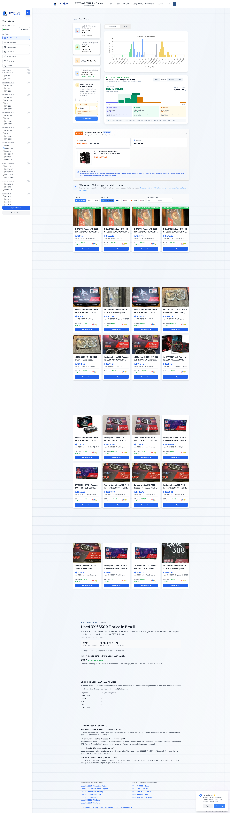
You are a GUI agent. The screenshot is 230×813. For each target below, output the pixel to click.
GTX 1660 (8, 79)
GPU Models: (6, 70)
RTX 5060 (8, 130)
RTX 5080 (8, 136)
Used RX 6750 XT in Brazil (141, 791)
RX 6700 (8, 151)
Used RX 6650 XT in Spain (90, 800)
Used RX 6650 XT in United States (94, 786)
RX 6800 (8, 157)
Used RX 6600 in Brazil (140, 786)
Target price (83, 104)
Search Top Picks (152, 197)
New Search (17, 213)
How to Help (219, 806)
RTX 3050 (8, 98)
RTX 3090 (8, 109)
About (168, 4)
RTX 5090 (8, 139)
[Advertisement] (127, 269)
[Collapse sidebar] (28, 12)
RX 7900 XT (9, 175)
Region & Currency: (8, 25)
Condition (78, 197)
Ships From (104, 197)
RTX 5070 (8, 133)
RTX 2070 (8, 88)
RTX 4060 (8, 115)
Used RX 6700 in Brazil (140, 789)
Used (96, 201)
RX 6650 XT (9, 148)
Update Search (16, 208)
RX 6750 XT (9, 154)
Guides (160, 4)
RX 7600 (8, 166)
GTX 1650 (8, 76)
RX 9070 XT (9, 184)
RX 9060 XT (9, 190)
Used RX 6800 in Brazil (140, 794)
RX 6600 (8, 146)
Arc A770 (8, 199)
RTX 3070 (8, 103)
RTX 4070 (8, 118)
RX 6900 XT (9, 160)
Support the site (208, 805)
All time (179, 79)
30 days (163, 79)
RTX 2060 (8, 85)
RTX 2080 (8, 91)
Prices (89, 622)
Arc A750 (8, 196)
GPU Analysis (150, 4)
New (89, 201)
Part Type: (5, 34)
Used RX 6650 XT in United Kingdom (94, 789)
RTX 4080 (8, 121)
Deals (118, 4)
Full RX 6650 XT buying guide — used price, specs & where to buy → (106, 808)
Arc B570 (8, 205)
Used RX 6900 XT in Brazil (142, 797)
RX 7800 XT (9, 172)
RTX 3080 (8, 106)
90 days (171, 79)
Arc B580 (8, 202)
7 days (156, 79)
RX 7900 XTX (9, 178)
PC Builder (126, 4)
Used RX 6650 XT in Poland (91, 803)
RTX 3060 (8, 100)
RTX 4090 (8, 124)
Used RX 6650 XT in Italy (90, 797)
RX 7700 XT (9, 169)
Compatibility (138, 4)
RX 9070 (8, 187)
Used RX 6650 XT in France (91, 794)
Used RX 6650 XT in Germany (92, 791)
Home (111, 4)
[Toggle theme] (175, 4)
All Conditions (80, 201)
